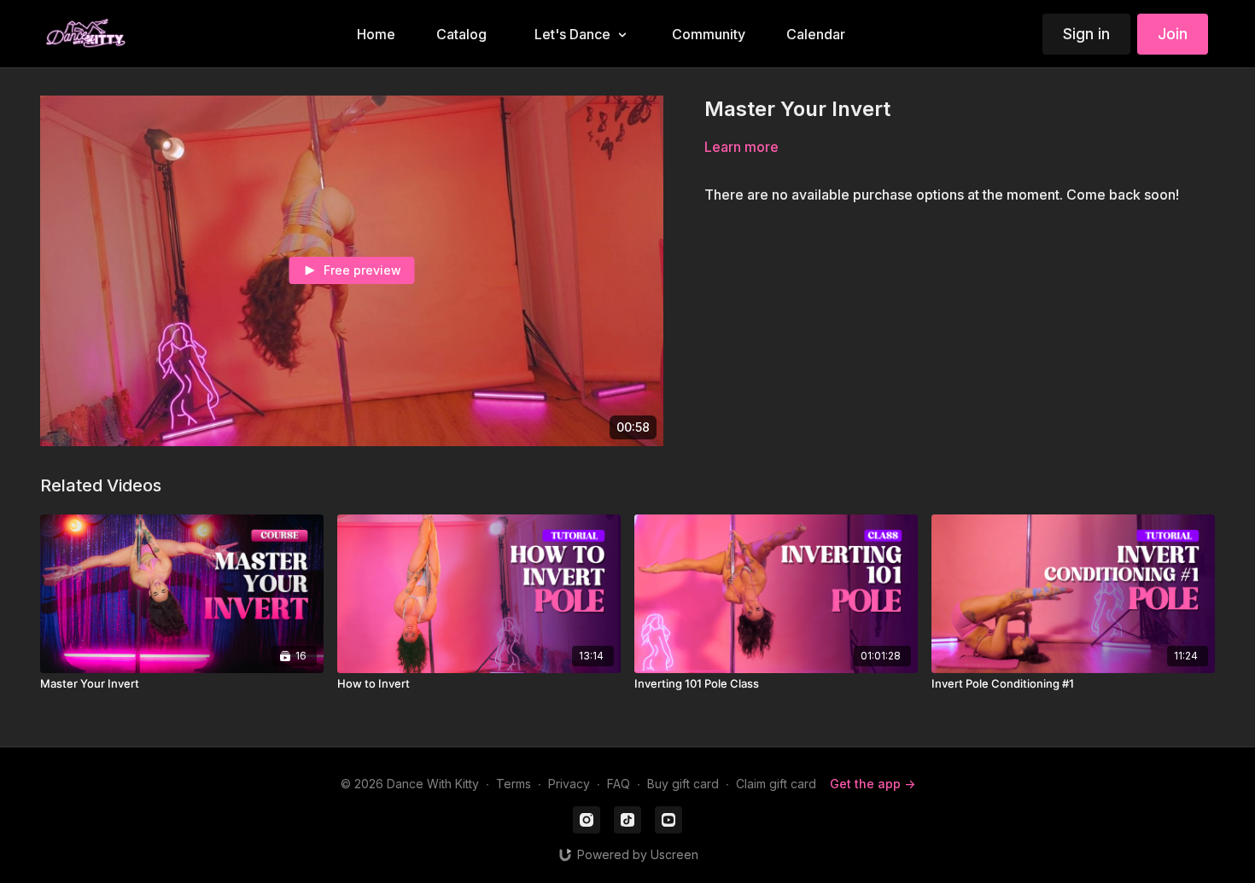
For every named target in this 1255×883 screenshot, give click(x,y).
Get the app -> (872, 783)
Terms (513, 783)
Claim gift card (776, 783)
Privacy (569, 783)
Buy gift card (683, 783)
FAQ (618, 783)
